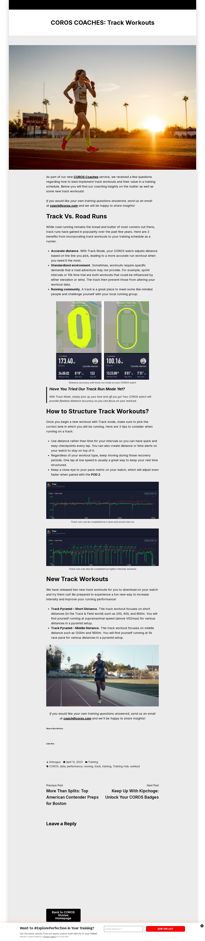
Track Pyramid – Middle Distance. (75, 628)
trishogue (55, 762)
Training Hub (121, 766)
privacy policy (50, 936)
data (63, 766)
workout (135, 766)
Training (93, 762)
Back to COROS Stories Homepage (63, 915)
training (106, 766)
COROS (54, 766)
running (88, 766)
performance (74, 766)
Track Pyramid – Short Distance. (74, 609)
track (98, 766)
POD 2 (95, 474)
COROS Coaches (86, 177)
